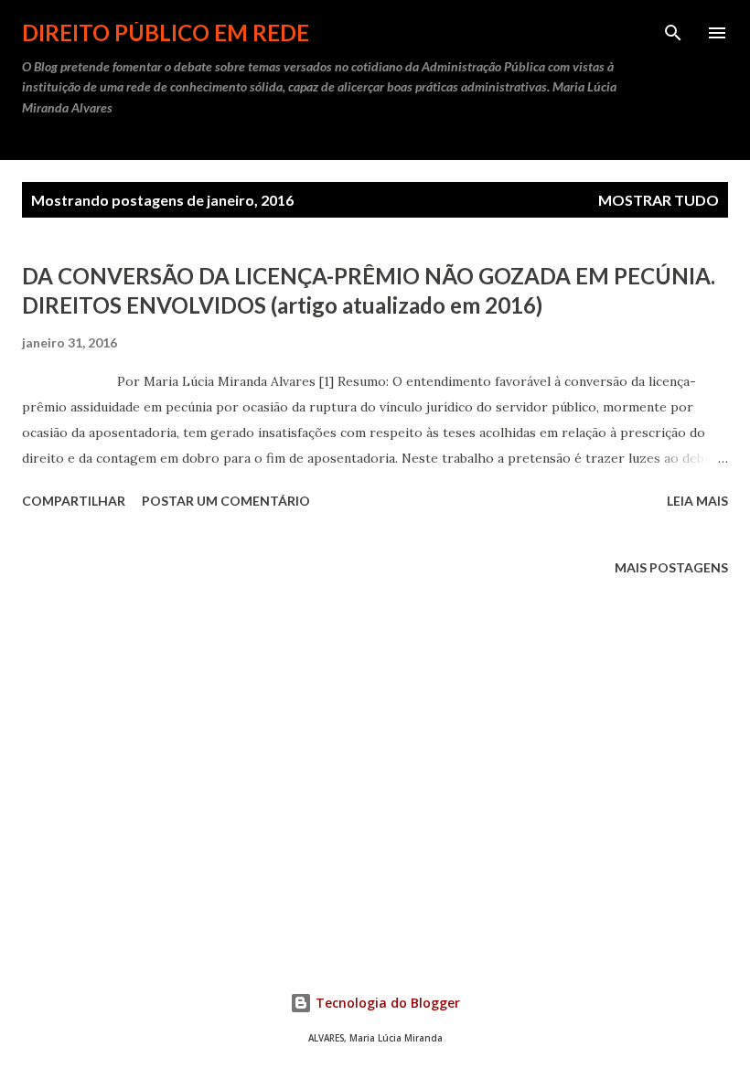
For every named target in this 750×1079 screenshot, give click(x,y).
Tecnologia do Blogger (386, 1002)
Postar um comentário (226, 500)
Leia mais (697, 500)
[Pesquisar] (673, 33)
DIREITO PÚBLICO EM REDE (165, 32)
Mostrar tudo (658, 199)
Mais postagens (671, 567)
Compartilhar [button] (73, 500)
